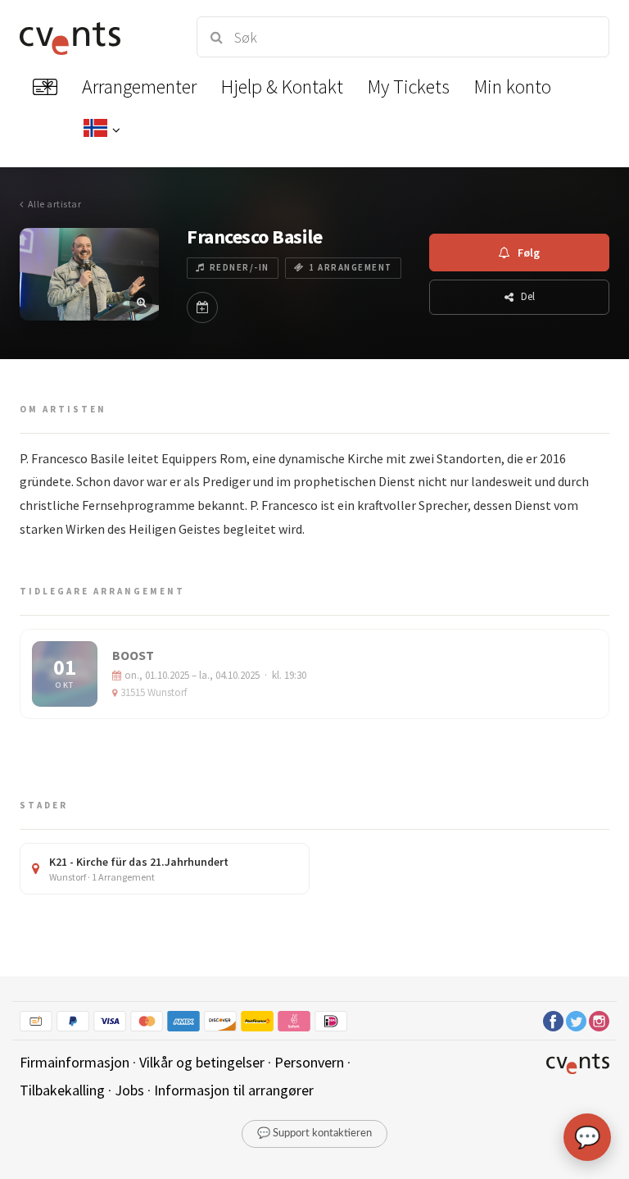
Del (528, 296)
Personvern (309, 1062)
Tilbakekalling (62, 1090)
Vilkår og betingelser (202, 1062)
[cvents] (93, 36)
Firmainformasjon (74, 1062)
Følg (529, 252)
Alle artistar (54, 204)
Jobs (129, 1090)
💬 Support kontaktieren (314, 1133)
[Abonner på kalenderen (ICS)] (202, 307)
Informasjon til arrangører (234, 1090)
